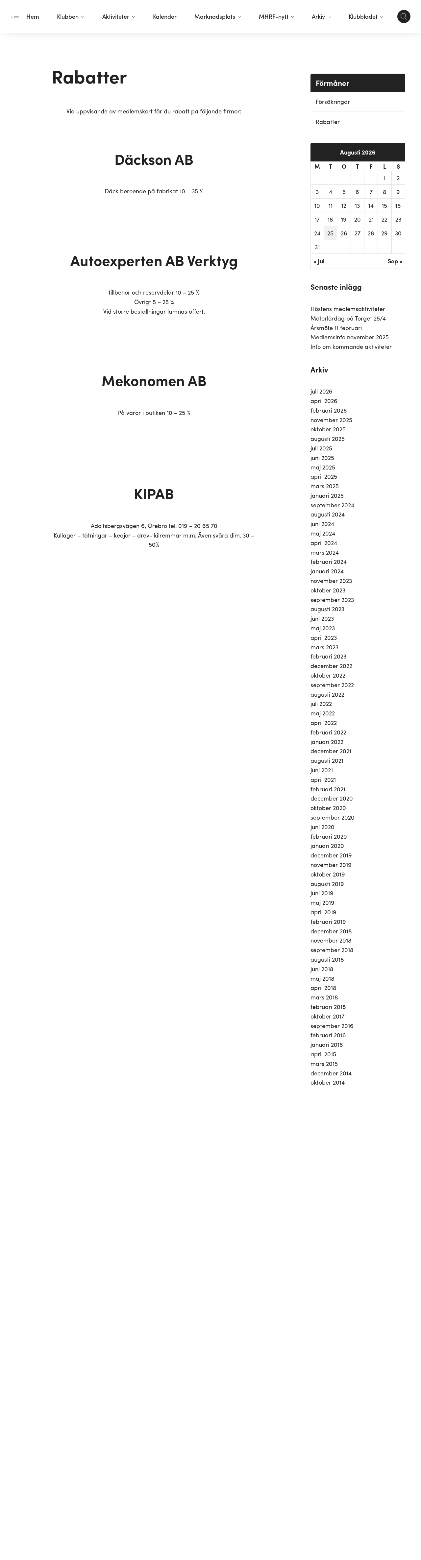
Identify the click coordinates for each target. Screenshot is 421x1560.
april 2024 (323, 543)
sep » (395, 261)
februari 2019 (328, 921)
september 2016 (332, 1025)
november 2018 (331, 940)
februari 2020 (328, 836)
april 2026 (323, 400)
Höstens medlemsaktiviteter (347, 308)
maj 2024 (322, 533)
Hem (32, 16)
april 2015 (323, 1054)
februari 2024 (328, 561)
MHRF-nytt (273, 16)
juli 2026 (321, 391)
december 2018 (331, 931)
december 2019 (331, 855)
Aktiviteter (115, 16)
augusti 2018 (327, 959)
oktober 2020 (328, 808)
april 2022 (323, 722)
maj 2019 (322, 902)
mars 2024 (324, 552)
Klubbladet (363, 16)
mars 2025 (324, 486)
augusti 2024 (327, 514)
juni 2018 (322, 969)
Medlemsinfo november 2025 (349, 337)
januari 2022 (326, 741)
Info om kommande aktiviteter (351, 346)
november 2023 (331, 580)
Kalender (165, 16)
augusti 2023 (327, 609)
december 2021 (330, 751)
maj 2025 (322, 467)
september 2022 (332, 685)
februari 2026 (328, 410)
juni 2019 (322, 893)
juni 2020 (322, 827)
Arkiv (318, 16)
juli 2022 (321, 703)
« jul (319, 261)
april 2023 (323, 637)
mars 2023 (324, 647)
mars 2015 (324, 1063)
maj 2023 (322, 628)
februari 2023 (328, 656)
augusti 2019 (327, 883)
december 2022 (331, 665)
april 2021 (323, 779)
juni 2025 (322, 457)
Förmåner (332, 82)
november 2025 (331, 420)
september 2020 (332, 817)
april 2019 (323, 912)
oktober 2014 (327, 1082)
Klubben (68, 16)
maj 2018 (322, 978)
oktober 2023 (327, 590)
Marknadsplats (214, 16)
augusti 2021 (326, 760)
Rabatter (328, 121)
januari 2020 (327, 845)
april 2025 (323, 476)
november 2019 (331, 864)
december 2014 (331, 1073)
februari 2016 (328, 1035)
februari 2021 (327, 789)
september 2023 (332, 599)
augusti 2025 (327, 438)
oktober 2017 (327, 1016)
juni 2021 (321, 770)
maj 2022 (322, 713)
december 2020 (331, 798)
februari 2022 (328, 732)
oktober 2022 (327, 675)
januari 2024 (327, 571)
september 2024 (332, 505)
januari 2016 (326, 1044)
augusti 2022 (327, 694)
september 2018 (332, 950)
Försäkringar (333, 101)
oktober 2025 (328, 429)
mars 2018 (324, 997)
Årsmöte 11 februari (336, 328)
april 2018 (323, 987)
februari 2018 (328, 1006)
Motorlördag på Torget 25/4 (348, 318)
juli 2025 (321, 448)
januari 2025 (327, 495)
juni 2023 (322, 618)
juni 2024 (322, 523)
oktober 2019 (327, 874)
